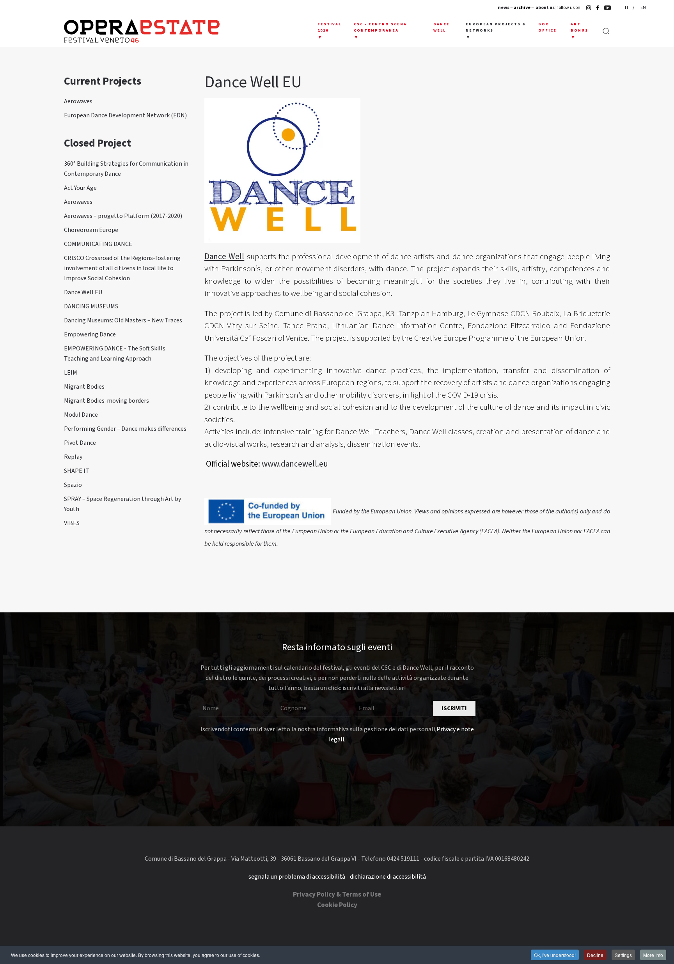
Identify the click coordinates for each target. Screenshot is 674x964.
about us (545, 7)
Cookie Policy (337, 905)
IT (627, 7)
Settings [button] (623, 955)
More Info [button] (653, 955)
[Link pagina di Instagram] (586, 7)
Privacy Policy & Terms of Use (337, 894)
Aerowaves (78, 101)
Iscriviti (454, 708)
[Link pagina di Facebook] (595, 7)
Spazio (73, 485)
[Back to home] (142, 31)
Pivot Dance (80, 443)
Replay (73, 457)
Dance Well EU (83, 292)
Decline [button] (595, 955)
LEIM (70, 372)
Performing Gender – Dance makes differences (125, 429)
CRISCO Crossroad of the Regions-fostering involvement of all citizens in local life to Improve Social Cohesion (122, 268)
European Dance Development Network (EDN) (125, 115)
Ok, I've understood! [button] (555, 955)
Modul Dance (81, 414)
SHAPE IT (76, 471)
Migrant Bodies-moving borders (106, 400)
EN (643, 7)
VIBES (72, 523)
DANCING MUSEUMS (91, 306)
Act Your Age (80, 188)
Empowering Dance (90, 334)
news (503, 7)
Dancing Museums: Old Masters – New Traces (123, 320)
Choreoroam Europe (91, 230)
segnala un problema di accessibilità (296, 876)
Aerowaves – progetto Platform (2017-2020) (123, 216)
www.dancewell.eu (295, 464)
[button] (329, 31)
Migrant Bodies (84, 386)
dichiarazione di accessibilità (388, 876)
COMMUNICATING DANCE (98, 244)
